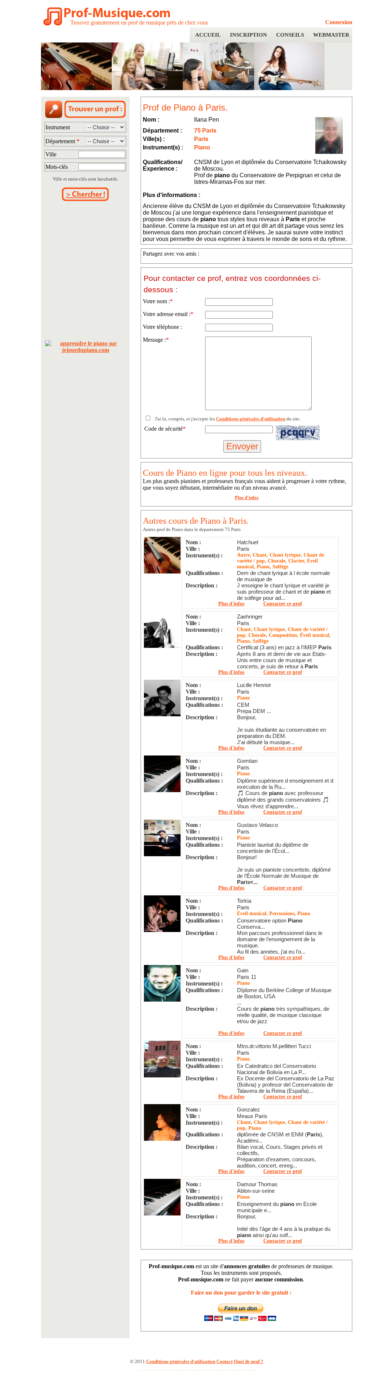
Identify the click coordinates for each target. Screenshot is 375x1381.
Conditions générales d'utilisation (250, 419)
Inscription (248, 35)
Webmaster (331, 35)
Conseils (290, 35)
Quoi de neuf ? (248, 1361)
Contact (224, 1361)
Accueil (208, 35)
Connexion (338, 22)
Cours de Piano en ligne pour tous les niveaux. (225, 473)
